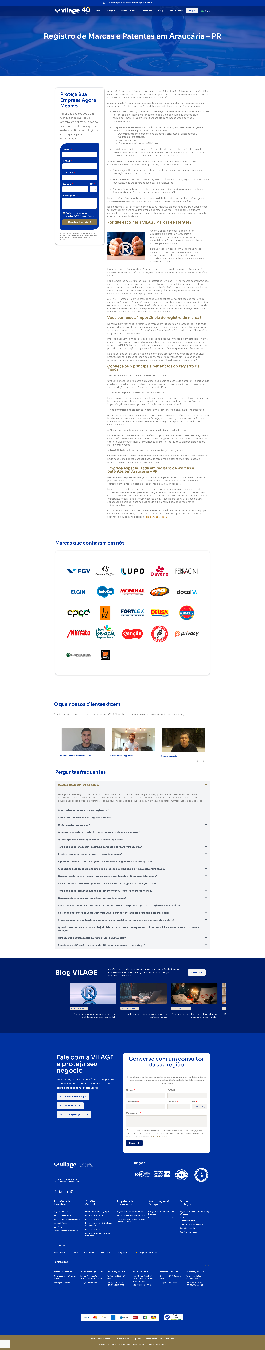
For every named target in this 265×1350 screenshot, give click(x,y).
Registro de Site (92, 1219)
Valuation (58, 1227)
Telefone (67, 172)
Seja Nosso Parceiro (148, 1252)
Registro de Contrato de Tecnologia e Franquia (195, 1212)
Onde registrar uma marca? (74, 825)
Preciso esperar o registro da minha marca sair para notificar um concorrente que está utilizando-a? (116, 920)
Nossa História (128, 11)
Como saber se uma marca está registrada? (83, 810)
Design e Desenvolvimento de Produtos (161, 1212)
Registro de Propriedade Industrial (86, 1008)
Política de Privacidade (160, 1136)
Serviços (110, 11)
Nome (66, 149)
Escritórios (146, 11)
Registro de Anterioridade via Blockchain (97, 1234)
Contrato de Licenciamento (191, 1224)
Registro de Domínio (188, 1232)
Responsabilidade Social (84, 1252)
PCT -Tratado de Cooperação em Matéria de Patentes (131, 1220)
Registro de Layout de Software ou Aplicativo (98, 1224)
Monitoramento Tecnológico (66, 1231)
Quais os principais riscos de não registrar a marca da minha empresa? (99, 832)
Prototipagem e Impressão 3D (161, 1218)
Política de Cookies (124, 1339)
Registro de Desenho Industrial (67, 1219)
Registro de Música (93, 1229)
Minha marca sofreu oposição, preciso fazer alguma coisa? (92, 937)
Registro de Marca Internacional (130, 1211)
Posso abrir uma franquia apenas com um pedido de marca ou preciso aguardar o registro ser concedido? (119, 905)
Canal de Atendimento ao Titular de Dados (156, 1339)
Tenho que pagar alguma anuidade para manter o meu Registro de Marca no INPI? (105, 890)
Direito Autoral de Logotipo (97, 1211)
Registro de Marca (180, 1008)
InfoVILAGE (106, 1252)
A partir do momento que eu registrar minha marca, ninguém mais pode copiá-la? (105, 861)
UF (91, 184)
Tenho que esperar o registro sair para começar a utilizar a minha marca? (100, 846)
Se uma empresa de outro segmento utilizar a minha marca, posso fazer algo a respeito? (109, 883)
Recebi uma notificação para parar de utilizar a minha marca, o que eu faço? (101, 945)
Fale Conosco (176, 11)
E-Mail (66, 161)
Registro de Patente (62, 1215)
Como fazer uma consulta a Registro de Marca (85, 817)
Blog (160, 11)
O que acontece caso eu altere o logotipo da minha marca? (92, 898)
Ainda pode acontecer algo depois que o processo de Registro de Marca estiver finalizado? (111, 868)
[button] (197, 761)
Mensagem (69, 195)
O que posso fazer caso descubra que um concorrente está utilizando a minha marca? (107, 876)
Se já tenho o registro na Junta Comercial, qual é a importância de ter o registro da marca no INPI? (114, 912)
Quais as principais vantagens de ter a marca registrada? (91, 839)
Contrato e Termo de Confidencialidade (189, 1219)
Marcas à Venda (60, 1223)
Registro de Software (94, 1215)
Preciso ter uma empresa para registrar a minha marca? (90, 854)
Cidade (66, 184)
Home (97, 11)
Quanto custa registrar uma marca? (78, 785)
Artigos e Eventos (125, 1252)
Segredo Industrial (187, 1228)
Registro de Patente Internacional (131, 1215)
